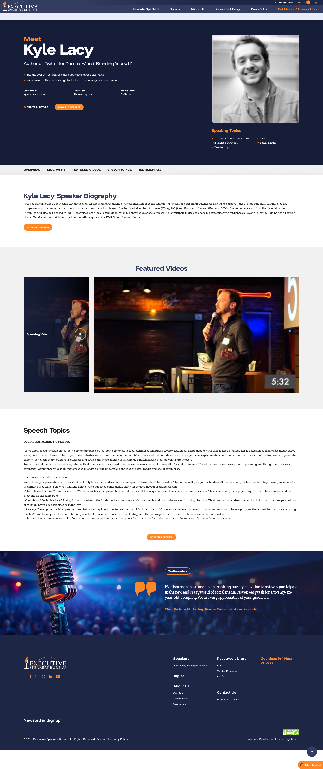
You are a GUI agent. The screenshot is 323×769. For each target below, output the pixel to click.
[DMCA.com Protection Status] (291, 732)
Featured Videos (86, 170)
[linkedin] (50, 676)
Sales (263, 138)
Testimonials (150, 170)
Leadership (221, 147)
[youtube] (58, 676)
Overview (32, 170)
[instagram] (36, 676)
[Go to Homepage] (20, 6)
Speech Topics (119, 170)
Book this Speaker (69, 107)
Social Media (268, 143)
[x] (43, 676)
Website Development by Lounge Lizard (273, 739)
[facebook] (30, 676)
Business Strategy (226, 143)
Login (315, 2)
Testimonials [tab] (177, 571)
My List (303, 2)
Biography (56, 170)
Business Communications (231, 138)
